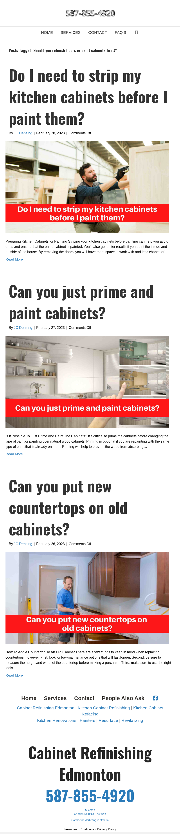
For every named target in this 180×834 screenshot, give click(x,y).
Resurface (108, 720)
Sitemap (90, 810)
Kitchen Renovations (56, 720)
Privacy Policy (106, 829)
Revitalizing (132, 720)
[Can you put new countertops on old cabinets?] (87, 598)
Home (47, 32)
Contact (97, 32)
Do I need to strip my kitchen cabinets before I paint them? (88, 96)
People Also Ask (123, 698)
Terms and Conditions (79, 829)
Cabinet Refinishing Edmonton (45, 708)
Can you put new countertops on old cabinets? (68, 507)
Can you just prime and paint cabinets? (81, 301)
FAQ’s (120, 32)
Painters (87, 720)
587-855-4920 (90, 795)
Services (71, 32)
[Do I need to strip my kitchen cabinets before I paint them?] (87, 187)
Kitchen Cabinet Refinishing (104, 708)
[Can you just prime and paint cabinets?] (87, 382)
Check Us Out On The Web (90, 814)
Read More (14, 259)
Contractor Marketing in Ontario (90, 820)
